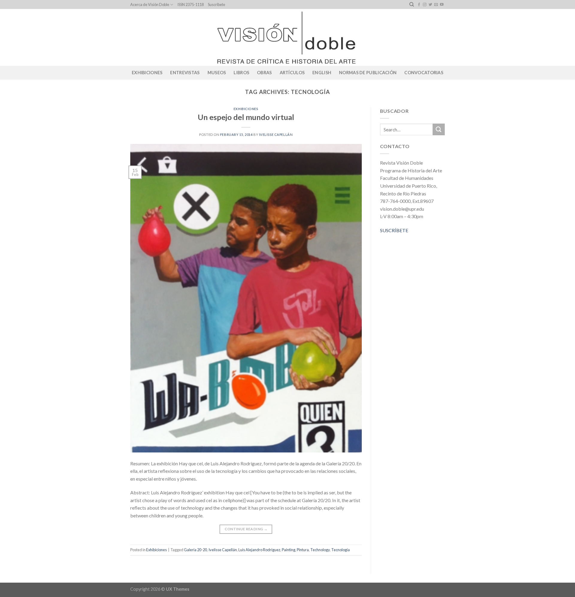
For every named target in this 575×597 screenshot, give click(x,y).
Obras (264, 72)
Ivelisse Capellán (276, 134)
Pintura (303, 549)
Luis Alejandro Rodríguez (259, 549)
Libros (241, 72)
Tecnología (340, 549)
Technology (320, 549)
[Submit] (439, 129)
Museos (217, 72)
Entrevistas (184, 72)
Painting (288, 549)
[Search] (411, 4)
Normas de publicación (368, 72)
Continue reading (246, 529)
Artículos (292, 72)
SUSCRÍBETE (394, 230)
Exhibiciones (147, 72)
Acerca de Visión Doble (149, 4)
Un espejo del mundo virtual (246, 117)
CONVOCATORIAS (423, 72)
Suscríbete (216, 4)
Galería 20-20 (195, 549)
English (321, 72)
